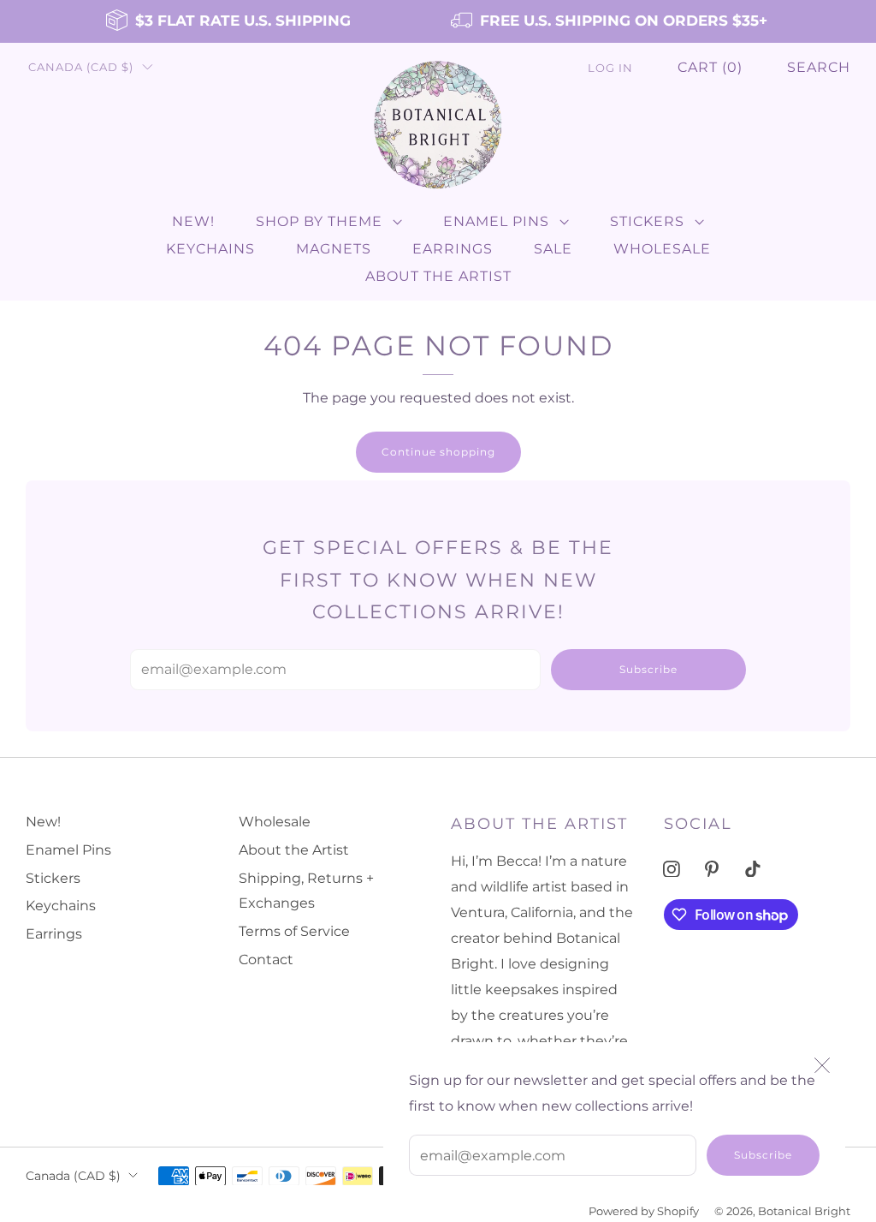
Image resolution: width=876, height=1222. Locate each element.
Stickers (647, 221)
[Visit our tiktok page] (752, 869)
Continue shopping (438, 451)
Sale (553, 249)
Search (818, 67)
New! (193, 221)
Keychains (210, 249)
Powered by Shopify (644, 1211)
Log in (610, 68)
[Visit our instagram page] (671, 869)
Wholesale (662, 249)
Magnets (333, 249)
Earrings (452, 249)
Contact (266, 959)
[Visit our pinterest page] (712, 869)
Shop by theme (319, 221)
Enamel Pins (496, 221)
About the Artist (438, 276)
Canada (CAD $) (80, 67)
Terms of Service (294, 931)
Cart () (710, 67)
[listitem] (229, 21)
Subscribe (763, 1154)
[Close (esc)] (822, 1065)
